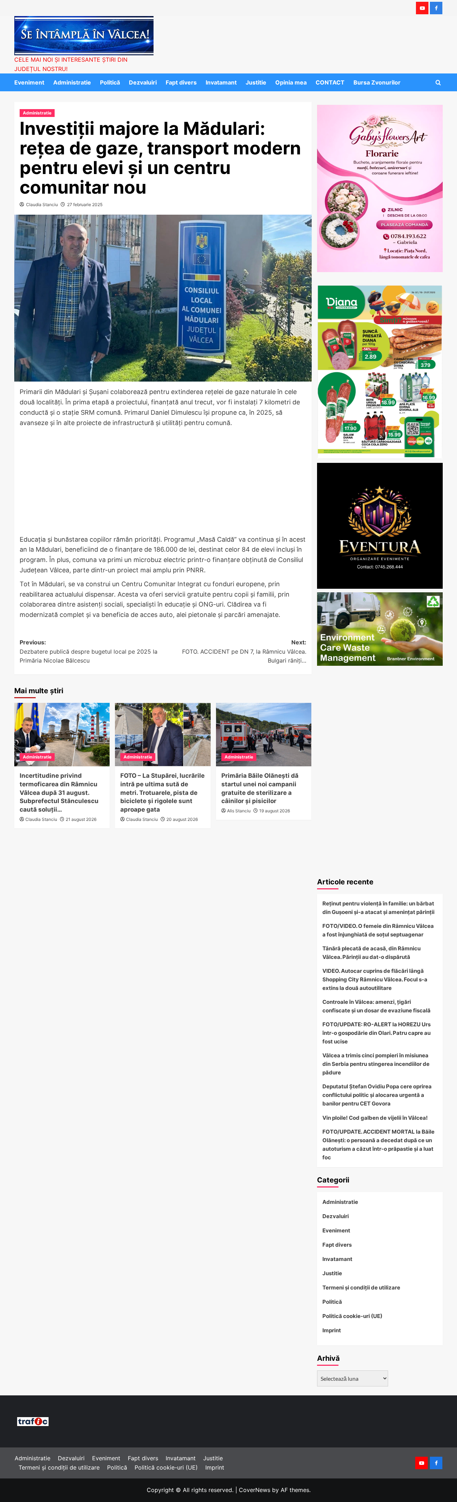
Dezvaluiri (143, 82)
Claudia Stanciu (42, 204)
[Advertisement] (163, 482)
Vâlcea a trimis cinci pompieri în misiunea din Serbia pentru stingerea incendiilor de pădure (376, 1064)
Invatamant (221, 82)
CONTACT (330, 82)
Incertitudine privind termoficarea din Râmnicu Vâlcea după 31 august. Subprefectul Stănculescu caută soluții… (59, 792)
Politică (110, 82)
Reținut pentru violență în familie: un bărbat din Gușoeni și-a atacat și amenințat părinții (378, 907)
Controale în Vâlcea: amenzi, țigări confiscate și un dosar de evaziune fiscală (376, 1006)
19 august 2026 (274, 810)
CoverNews (254, 1489)
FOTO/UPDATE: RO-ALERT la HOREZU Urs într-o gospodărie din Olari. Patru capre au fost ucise (376, 1033)
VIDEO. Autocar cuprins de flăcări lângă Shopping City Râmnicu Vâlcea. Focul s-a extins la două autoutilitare (374, 979)
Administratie (72, 82)
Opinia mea (291, 82)
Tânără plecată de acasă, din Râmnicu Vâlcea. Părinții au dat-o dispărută (371, 952)
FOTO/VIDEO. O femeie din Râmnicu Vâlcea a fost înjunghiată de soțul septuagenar (378, 930)
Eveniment (29, 82)
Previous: (88, 651)
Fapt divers (181, 82)
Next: (244, 651)
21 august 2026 (81, 819)
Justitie (256, 82)
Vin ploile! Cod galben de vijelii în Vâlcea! (375, 1117)
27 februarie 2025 (84, 204)
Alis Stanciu (239, 810)
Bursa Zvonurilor (377, 82)
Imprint (331, 1330)
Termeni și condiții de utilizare (361, 1287)
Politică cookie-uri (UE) (352, 1316)
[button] (438, 82)
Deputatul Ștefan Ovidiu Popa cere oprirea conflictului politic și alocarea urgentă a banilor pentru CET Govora (377, 1095)
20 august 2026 (182, 819)
